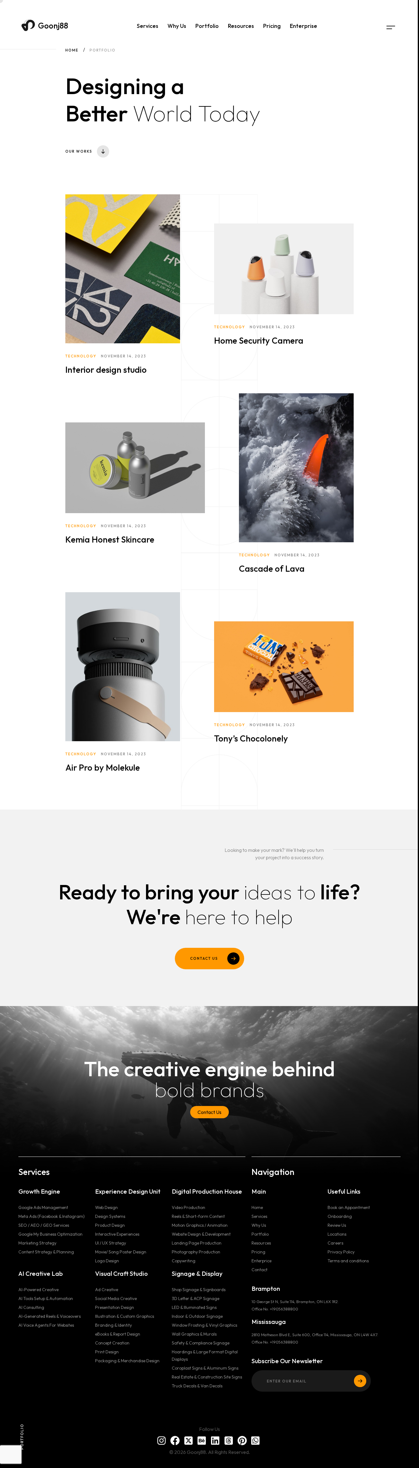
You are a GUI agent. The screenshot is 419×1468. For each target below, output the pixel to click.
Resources (241, 25)
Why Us (176, 25)
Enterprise (303, 25)
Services (147, 25)
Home (72, 50)
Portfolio (207, 25)
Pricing (272, 25)
